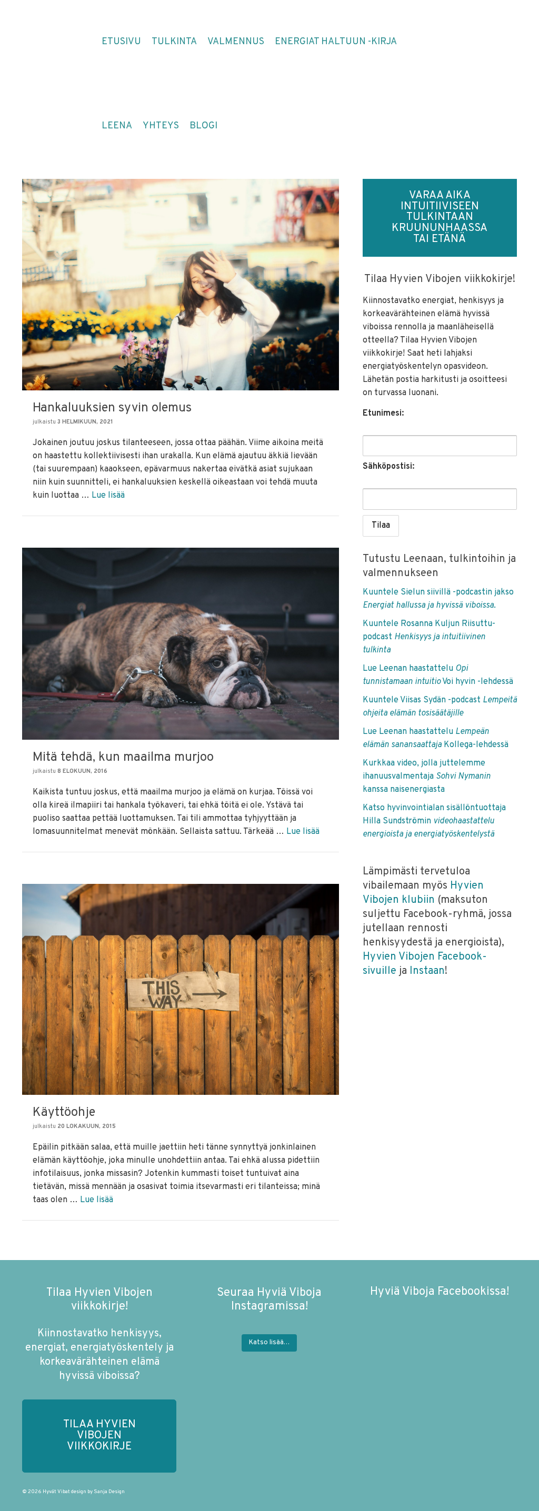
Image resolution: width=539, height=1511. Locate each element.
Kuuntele (382, 624)
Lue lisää (108, 495)
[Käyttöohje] (180, 989)
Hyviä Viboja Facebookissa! (439, 1292)
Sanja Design (109, 1491)
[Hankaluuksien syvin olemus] (180, 284)
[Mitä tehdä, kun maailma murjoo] (180, 643)
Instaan (427, 971)
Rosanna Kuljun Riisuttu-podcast (429, 637)
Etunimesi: (383, 413)
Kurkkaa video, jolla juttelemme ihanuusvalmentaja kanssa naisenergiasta (427, 776)
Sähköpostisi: (388, 466)
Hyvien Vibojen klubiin (423, 893)
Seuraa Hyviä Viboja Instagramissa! (269, 1300)
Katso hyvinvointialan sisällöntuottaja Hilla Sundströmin (434, 821)
